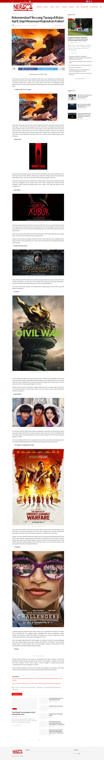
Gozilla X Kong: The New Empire (28, 687)
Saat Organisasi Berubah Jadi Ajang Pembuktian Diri (80, 65)
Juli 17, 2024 (80, 108)
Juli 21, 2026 (51, 717)
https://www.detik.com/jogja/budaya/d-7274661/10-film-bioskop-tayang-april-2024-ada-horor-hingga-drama (36, 683)
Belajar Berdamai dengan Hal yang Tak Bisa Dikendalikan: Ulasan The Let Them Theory (56, 731)
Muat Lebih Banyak (80, 78)
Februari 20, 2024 (81, 119)
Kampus (45, 7)
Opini (77, 7)
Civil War (17, 687)
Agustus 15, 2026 (52, 701)
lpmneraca (19, 25)
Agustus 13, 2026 (52, 708)
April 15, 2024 (27, 25)
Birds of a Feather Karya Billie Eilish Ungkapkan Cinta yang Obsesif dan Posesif (84, 106)
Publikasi (71, 7)
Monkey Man (40, 687)
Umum (52, 7)
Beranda (39, 7)
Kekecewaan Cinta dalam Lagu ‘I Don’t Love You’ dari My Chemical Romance (84, 96)
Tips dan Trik (84, 7)
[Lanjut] (39, 740)
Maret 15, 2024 (81, 99)
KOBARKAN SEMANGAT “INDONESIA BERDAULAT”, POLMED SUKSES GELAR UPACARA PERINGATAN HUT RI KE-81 (78, 39)
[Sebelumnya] (37, 740)
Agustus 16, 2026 (23, 716)
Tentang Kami (94, 7)
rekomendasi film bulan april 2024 (52, 687)
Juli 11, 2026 (51, 734)
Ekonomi (64, 7)
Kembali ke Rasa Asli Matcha (56, 706)
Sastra (57, 7)
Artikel (17, 13)
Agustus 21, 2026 (80, 42)
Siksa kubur (15, 689)
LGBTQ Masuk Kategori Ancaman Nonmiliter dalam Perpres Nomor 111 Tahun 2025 (56, 723)
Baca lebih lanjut (17, 725)
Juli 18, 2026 (51, 726)
